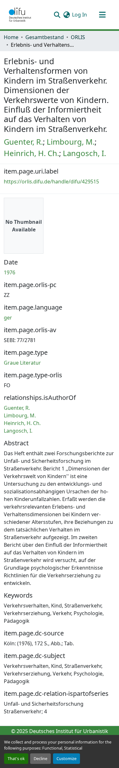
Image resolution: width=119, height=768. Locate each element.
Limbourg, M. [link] (71, 141)
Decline (40, 758)
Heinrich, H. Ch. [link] (31, 153)
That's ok (16, 758)
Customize (66, 758)
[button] (20, 15)
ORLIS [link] (78, 37)
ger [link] (8, 317)
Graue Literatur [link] (22, 362)
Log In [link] (79, 14)
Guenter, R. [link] (23, 141)
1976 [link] (9, 272)
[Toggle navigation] (102, 15)
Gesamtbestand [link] (44, 37)
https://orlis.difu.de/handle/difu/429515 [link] (51, 181)
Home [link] (11, 37)
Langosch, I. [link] (84, 153)
